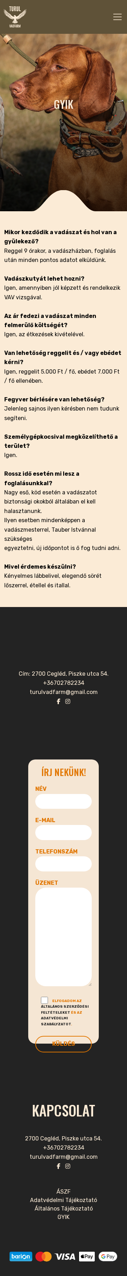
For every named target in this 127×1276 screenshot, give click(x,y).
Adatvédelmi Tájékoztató (63, 1200)
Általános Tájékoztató (64, 1208)
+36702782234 (63, 1147)
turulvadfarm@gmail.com (64, 1156)
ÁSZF (63, 1191)
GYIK (63, 1217)
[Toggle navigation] (117, 17)
